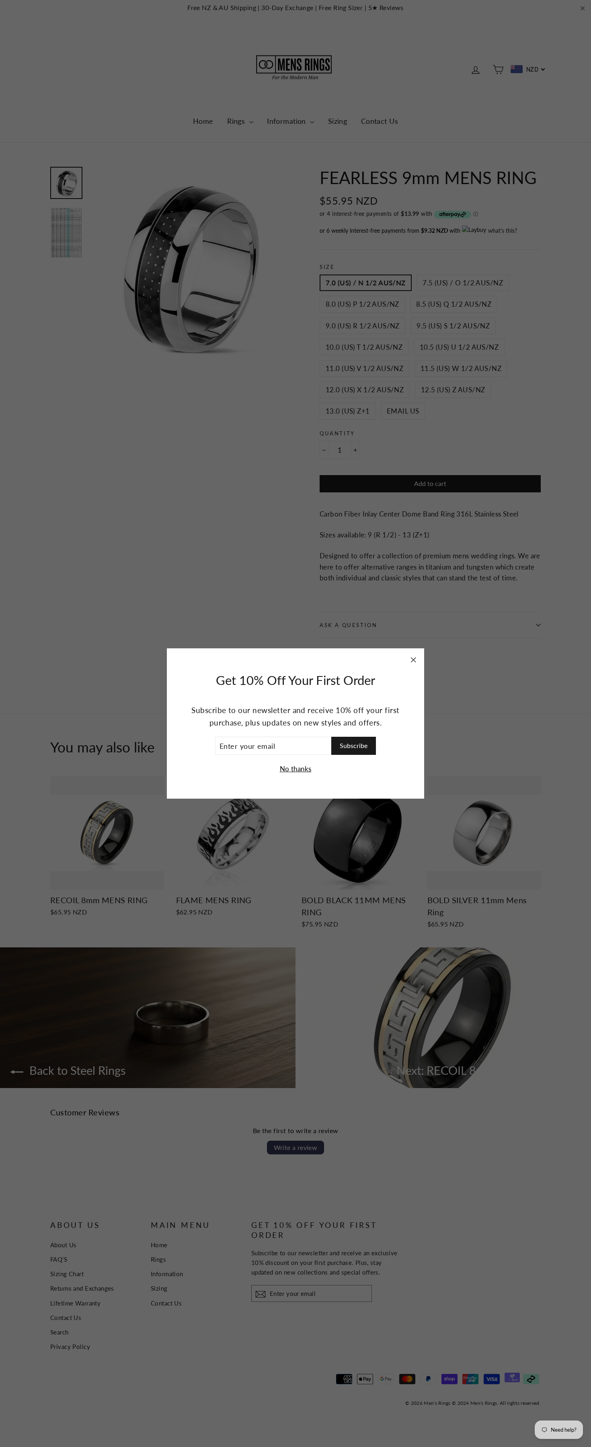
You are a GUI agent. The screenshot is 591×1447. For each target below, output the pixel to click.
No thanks (296, 768)
